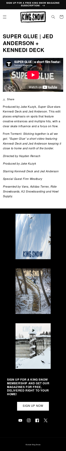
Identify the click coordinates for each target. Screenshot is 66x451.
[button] (5, 17)
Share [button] (10, 99)
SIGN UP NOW (33, 406)
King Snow (36, 445)
